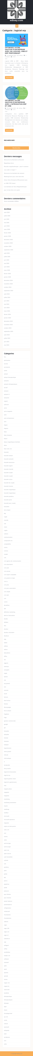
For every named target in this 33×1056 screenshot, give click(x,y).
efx (5, 659)
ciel (5, 523)
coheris (6, 533)
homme (6, 738)
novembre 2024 (8, 283)
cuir (5, 598)
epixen (6, 676)
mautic (6, 806)
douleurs (6, 635)
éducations (7, 652)
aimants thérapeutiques (10, 384)
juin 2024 (6, 300)
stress (5, 979)
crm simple (7, 591)
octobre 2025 (7, 246)
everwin (6, 690)
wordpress (7, 1037)
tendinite (6, 993)
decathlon (7, 605)
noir (5, 833)
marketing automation (10, 802)
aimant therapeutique (10, 377)
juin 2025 (6, 260)
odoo (5, 840)
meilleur (6, 812)
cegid (5, 516)
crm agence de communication (12, 561)
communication (8, 537)
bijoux (5, 438)
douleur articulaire (9, 632)
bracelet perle (8, 499)
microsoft (6, 816)
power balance (8, 901)
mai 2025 (6, 263)
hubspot (6, 744)
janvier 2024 (7, 317)
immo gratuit (7, 751)
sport (5, 969)
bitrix (5, 445)
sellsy (5, 948)
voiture (6, 1023)
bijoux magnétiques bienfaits (12, 442)
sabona (6, 921)
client (5, 527)
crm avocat (7, 571)
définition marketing (9, 612)
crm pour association (10, 588)
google (6, 724)
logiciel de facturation (10, 772)
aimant (6, 374)
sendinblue (7, 952)
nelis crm (6, 829)
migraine (6, 823)
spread (6, 976)
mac (5, 785)
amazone (6, 397)
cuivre (5, 601)
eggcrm (6, 663)
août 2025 (7, 253)
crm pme (6, 584)
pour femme (7, 894)
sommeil (6, 962)
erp (5, 680)
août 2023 (7, 334)
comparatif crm (8, 540)
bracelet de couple (9, 482)
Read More (10, 78)
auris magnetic (8, 411)
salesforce (7, 938)
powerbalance (8, 904)
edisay (20, 55)
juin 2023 (6, 341)
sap (5, 942)
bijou (5, 431)
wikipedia (6, 1030)
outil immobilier (8, 857)
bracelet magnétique (10, 489)
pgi (5, 877)
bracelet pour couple (10, 503)
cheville (6, 520)
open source (7, 853)
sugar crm (7, 982)
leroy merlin (7, 768)
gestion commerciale (10, 720)
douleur (6, 629)
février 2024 (7, 314)
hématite (6, 734)
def (5, 608)
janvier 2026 (7, 236)
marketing (7, 799)
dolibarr (6, 622)
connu (5, 547)
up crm (6, 1016)
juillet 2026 (7, 215)
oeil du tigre (7, 846)
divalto (6, 618)
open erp (6, 850)
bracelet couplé (8, 476)
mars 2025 (7, 270)
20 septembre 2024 (11, 55)
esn (5, 686)
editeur (6, 646)
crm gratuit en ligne (9, 578)
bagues (6, 428)
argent (6, 401)
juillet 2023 (7, 338)
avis (5, 421)
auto (5, 414)
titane (5, 1010)
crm (5, 557)
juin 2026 (6, 219)
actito (5, 370)
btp (5, 513)
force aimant (7, 710)
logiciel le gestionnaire (10, 782)
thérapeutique (8, 996)
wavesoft (6, 1027)
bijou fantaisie (8, 435)
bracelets (6, 506)
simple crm (7, 955)
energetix (6, 669)
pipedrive (6, 884)
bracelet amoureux (9, 462)
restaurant (7, 911)
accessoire (7, 367)
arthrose (6, 404)
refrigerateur (7, 908)
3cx (5, 357)
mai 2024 (6, 304)
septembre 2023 (8, 331)
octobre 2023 (7, 328)
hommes (6, 741)
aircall (5, 387)
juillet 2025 (7, 256)
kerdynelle (7, 765)
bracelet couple (8, 472)
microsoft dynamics (9, 819)
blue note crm (8, 448)
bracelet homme (8, 486)
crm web (6, 595)
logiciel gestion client (10, 778)
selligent (6, 945)
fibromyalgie (7, 707)
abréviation (7, 360)
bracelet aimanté (8, 459)
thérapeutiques (8, 999)
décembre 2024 (8, 280)
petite (5, 874)
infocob (6, 755)
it (4, 761)
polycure (6, 891)
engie (5, 673)
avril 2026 (7, 226)
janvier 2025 (7, 277)
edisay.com (16, 20)
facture (6, 697)
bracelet (6, 452)
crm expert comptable (10, 574)
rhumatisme (7, 914)
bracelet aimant (8, 455)
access (6, 363)
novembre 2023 (8, 324)
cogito (5, 530)
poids (5, 887)
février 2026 (7, 232)
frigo (5, 717)
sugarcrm (6, 986)
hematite (6, 731)
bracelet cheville (8, 469)
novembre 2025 (8, 243)
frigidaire (6, 714)
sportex (6, 972)
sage (5, 925)
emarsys (6, 666)
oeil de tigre (7, 843)
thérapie (6, 1003)
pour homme (7, 897)
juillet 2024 (7, 297)
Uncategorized (8, 1013)
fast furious (7, 700)
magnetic (6, 792)
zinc (5, 1040)
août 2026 (7, 212)
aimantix (6, 380)
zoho (5, 1044)
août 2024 (7, 294)
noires (6, 836)
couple (6, 554)
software (6, 959)
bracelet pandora (9, 496)
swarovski (7, 989)
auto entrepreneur (9, 418)
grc (5, 727)
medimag (6, 809)
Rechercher (9, 140)
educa (5, 649)
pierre (5, 880)
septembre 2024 (8, 290)
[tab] (16, 26)
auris (5, 408)
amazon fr (7, 394)
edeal (5, 642)
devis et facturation (9, 615)
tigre (5, 1006)
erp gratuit (7, 683)
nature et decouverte (10, 826)
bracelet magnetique (10, 493)
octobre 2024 (7, 287)
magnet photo (8, 789)
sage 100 (6, 928)
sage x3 (6, 935)
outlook (6, 860)
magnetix (6, 795)
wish (5, 1033)
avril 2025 (7, 266)
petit (5, 870)
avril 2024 (7, 307)
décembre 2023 (8, 321)
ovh (5, 863)
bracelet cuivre (8, 479)
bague (6, 425)
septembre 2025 (8, 249)
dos (5, 625)
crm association (8, 564)
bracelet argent (8, 465)
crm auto (6, 567)
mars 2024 (7, 311)
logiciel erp (7, 775)
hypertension (7, 748)
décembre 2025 (8, 239)
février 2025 (7, 273)
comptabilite (7, 544)
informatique (7, 758)
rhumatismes (7, 918)
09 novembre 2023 (11, 108)
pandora (6, 867)
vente (5, 1020)
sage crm (6, 931)
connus (6, 550)
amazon (6, 391)
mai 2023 (6, 345)
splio (5, 965)
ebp (5, 639)
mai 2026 (6, 222)
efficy (5, 656)
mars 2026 (7, 229)
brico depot (7, 510)
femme (6, 703)
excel (5, 693)
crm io (6, 581)
